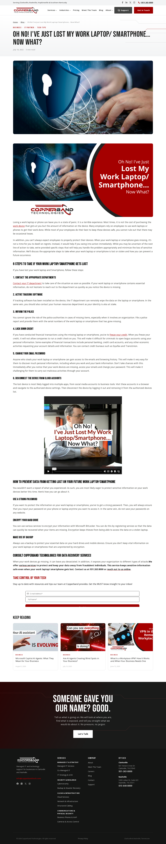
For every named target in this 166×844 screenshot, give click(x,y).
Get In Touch (143, 10)
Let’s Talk (83, 734)
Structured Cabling (65, 806)
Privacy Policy (83, 838)
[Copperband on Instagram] (134, 2)
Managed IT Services (65, 766)
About (90, 762)
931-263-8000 (125, 771)
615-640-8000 (125, 785)
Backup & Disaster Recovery (68, 788)
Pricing (76, 10)
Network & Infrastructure (67, 801)
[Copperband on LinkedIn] (126, 2)
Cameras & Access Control (68, 821)
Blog (101, 10)
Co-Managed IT (63, 770)
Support (91, 784)
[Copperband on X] (130, 2)
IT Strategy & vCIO (65, 775)
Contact (91, 780)
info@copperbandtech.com (28, 778)
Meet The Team (89, 10)
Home (15, 22)
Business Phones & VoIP (67, 817)
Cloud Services (63, 797)
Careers (91, 771)
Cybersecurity (62, 783)
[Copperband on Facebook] (123, 2)
